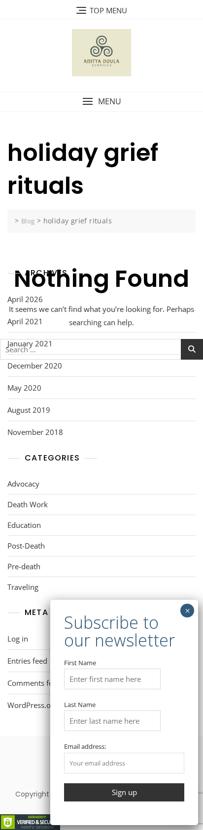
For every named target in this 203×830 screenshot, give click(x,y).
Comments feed (34, 683)
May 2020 (24, 388)
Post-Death (26, 546)
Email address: (85, 746)
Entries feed (27, 661)
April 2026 (25, 299)
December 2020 (34, 365)
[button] (101, 101)
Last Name (80, 704)
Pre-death (23, 566)
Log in (17, 639)
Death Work (27, 504)
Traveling (22, 587)
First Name (80, 662)
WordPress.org (32, 705)
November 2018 (35, 432)
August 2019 (28, 410)
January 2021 (30, 343)
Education (24, 525)
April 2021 (25, 321)
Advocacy (23, 484)
